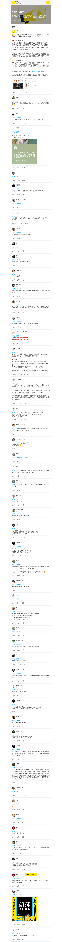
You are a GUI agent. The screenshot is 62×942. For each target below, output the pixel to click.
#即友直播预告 (36, 71)
